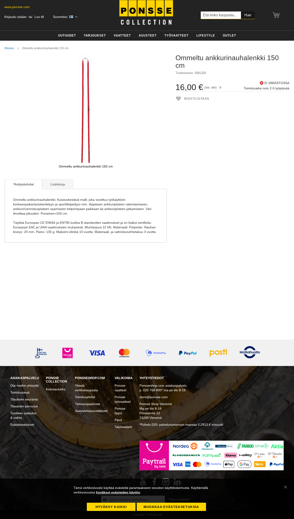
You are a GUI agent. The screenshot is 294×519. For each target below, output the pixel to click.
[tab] (23, 184)
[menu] (147, 36)
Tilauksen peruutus (24, 406)
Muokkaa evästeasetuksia (171, 507)
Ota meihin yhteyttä (24, 385)
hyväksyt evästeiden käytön (118, 492)
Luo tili (39, 17)
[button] (65, 17)
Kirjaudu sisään (15, 17)
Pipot (118, 420)
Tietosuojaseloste (87, 404)
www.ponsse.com (17, 7)
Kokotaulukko (55, 389)
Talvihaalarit (123, 427)
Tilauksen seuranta (24, 399)
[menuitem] (67, 36)
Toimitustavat (19, 392)
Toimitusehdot (85, 397)
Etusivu (9, 48)
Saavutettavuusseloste (91, 411)
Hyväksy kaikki (111, 507)
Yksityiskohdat (23, 184)
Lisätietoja (57, 184)
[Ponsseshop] (146, 12)
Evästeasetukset (22, 424)
